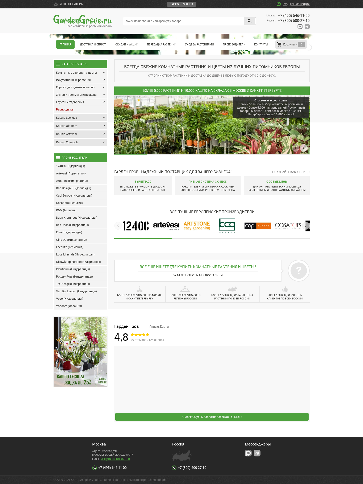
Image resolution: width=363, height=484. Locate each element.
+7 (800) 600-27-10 (294, 20)
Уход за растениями (199, 44)
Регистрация (300, 4)
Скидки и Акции (126, 44)
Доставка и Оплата (93, 44)
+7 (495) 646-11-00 (294, 15)
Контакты (261, 44)
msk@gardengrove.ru (115, 459)
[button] (295, 148)
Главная (65, 44)
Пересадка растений (161, 44)
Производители (234, 44)
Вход (286, 4)
